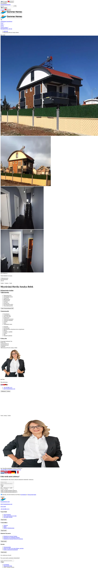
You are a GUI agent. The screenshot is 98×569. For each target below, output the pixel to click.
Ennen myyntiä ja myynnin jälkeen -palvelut (13, 548)
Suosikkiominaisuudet (6, 4)
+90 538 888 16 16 (7, 387)
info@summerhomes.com (9, 388)
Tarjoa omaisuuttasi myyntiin (10, 515)
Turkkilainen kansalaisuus (6, 21)
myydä (2, 26)
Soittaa (8, 391)
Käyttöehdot (23, 494)
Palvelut (2, 28)
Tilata (2, 562)
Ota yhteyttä (9, 28)
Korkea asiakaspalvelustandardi (10, 549)
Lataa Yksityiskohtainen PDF (7, 308)
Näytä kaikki (3, 519)
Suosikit (2, 10)
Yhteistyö (5, 525)
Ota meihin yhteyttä (7, 517)
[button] (2, 23)
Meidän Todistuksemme (8, 528)
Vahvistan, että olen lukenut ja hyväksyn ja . (19, 494)
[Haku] (15, 6)
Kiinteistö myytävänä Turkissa (10, 536)
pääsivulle (5, 31)
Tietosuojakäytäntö (31, 494)
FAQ (5, 28)
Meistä (4, 526)
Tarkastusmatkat (7, 547)
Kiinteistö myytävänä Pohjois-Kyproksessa (13, 538)
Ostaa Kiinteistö (7, 514)
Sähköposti (3, 391)
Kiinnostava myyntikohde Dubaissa (11, 537)
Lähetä (2, 497)
